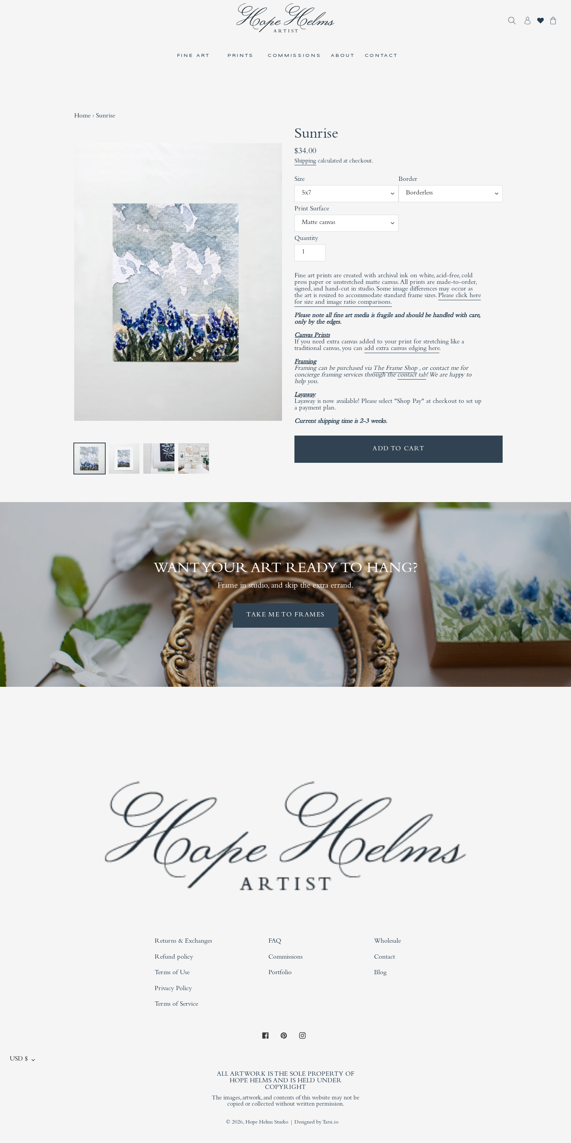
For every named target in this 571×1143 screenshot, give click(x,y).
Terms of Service (176, 1004)
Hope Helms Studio (266, 1122)
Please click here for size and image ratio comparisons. (387, 299)
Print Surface (311, 209)
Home (82, 116)
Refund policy (174, 957)
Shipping (305, 161)
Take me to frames (285, 615)
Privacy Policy (173, 989)
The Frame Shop (395, 369)
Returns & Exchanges (183, 941)
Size (299, 180)
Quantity (306, 239)
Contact (384, 957)
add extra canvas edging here (401, 349)
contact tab (411, 375)
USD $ (19, 1059)
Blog (380, 973)
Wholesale (387, 941)
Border (408, 180)
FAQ (274, 941)
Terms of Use (172, 973)
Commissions (285, 957)
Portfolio (280, 973)
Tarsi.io (330, 1122)
